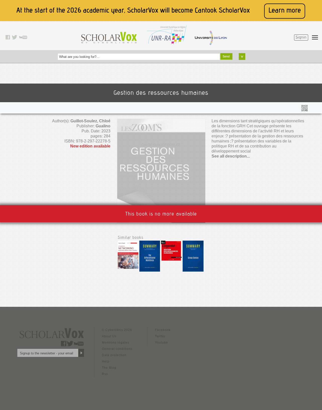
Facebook (163, 330)
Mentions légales (115, 342)
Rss (105, 374)
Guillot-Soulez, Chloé (90, 121)
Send (226, 56)
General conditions (117, 349)
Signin (301, 38)
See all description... (231, 156)
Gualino (103, 126)
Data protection (114, 355)
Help (105, 361)
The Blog (109, 367)
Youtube (161, 342)
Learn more (284, 11)
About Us (109, 336)
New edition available (90, 146)
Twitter (160, 336)
